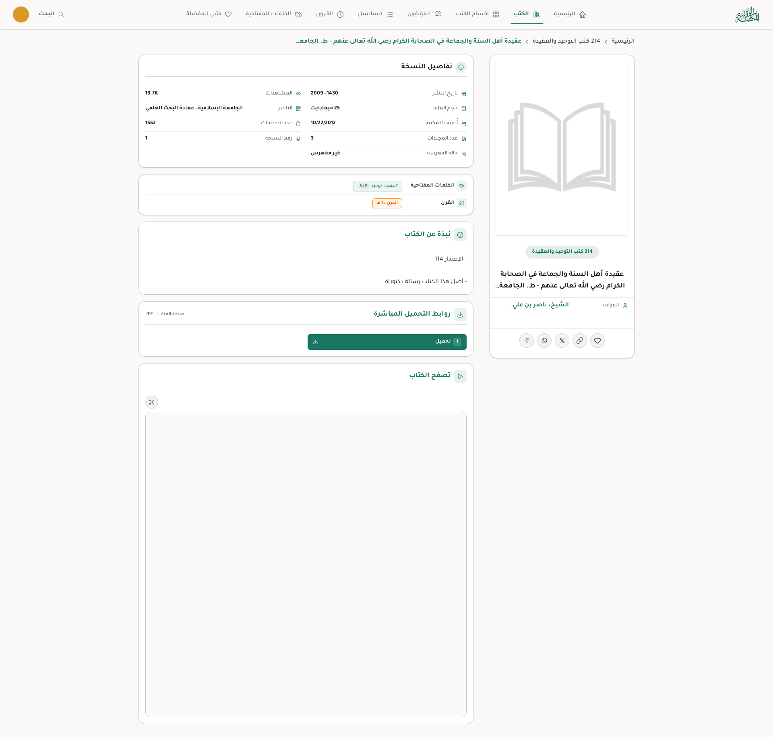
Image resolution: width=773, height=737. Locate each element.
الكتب (521, 14)
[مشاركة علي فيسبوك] (526, 340)
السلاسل (370, 14)
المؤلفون (419, 14)
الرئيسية (564, 14)
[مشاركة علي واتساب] (544, 340)
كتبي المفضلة (203, 14)
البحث (47, 14)
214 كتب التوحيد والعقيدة (566, 42)
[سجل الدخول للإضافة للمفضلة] (597, 340)
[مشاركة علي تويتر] (562, 340)
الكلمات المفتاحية (268, 14)
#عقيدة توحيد (379, 186)
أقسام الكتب (472, 14)
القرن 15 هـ (387, 203)
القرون (324, 14)
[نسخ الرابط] (580, 340)
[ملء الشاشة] (151, 402)
